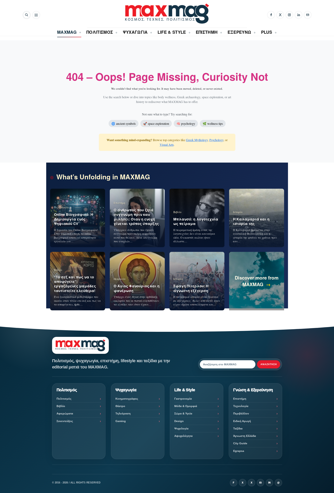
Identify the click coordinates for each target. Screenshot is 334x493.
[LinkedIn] (298, 15)
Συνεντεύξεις (65, 421)
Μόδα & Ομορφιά (185, 406)
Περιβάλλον (241, 413)
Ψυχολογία (181, 428)
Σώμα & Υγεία (183, 413)
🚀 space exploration (156, 123)
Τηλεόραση (123, 413)
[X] (280, 15)
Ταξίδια (238, 428)
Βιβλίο (61, 406)
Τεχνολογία (240, 406)
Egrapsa (238, 450)
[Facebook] (271, 15)
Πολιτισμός (64, 398)
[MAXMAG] (167, 14)
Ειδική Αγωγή (242, 421)
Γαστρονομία (183, 398)
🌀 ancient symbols (123, 123)
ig (260, 482)
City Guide (240, 443)
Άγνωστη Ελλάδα (244, 435)
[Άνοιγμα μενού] (36, 15)
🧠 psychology (185, 123)
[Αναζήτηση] (26, 15)
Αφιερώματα (65, 413)
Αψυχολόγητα (183, 435)
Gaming (120, 421)
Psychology (216, 140)
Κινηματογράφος (126, 398)
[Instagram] (289, 15)
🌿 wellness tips (213, 123)
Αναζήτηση (268, 364)
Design (179, 421)
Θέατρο (120, 406)
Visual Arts (167, 145)
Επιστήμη (239, 398)
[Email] (307, 15)
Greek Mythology (197, 140)
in (269, 482)
